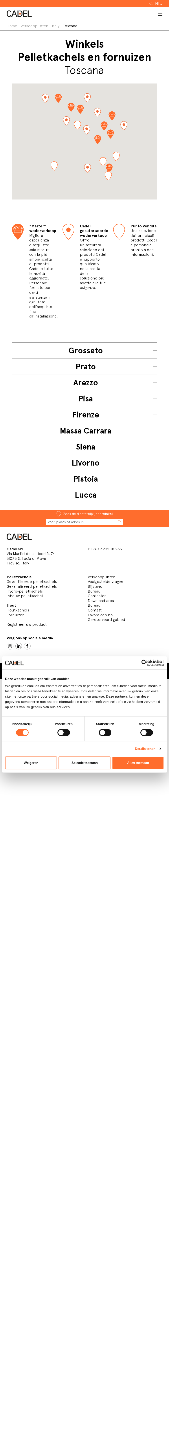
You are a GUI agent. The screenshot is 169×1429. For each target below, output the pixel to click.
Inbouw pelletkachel (25, 595)
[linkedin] (18, 646)
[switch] (63, 732)
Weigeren (31, 763)
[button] (87, 97)
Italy (55, 26)
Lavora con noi (101, 615)
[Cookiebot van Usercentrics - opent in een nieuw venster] (144, 663)
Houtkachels (18, 610)
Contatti (95, 610)
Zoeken (152, 3)
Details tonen (145, 749)
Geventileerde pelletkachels (32, 581)
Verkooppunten (34, 26)
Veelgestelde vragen (105, 581)
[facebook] (27, 646)
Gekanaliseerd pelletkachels (32, 586)
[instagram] (10, 646)
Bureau (94, 591)
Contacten (97, 595)
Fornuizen (16, 615)
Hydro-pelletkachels (25, 591)
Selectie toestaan (85, 763)
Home (12, 26)
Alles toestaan (138, 763)
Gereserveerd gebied (106, 619)
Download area (101, 600)
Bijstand (95, 586)
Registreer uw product (27, 624)
